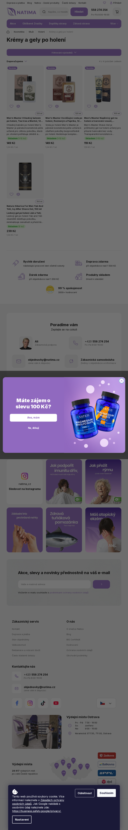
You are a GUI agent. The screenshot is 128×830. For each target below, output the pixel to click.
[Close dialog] (121, 380)
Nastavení (22, 819)
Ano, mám (33, 417)
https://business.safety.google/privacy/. (36, 811)
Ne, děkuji (33, 427)
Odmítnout (85, 793)
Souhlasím (106, 793)
